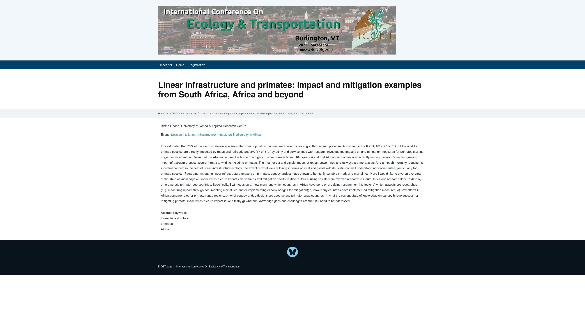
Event (165, 134)
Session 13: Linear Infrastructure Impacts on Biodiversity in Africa (216, 134)
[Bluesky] (292, 251)
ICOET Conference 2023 (183, 113)
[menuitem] (166, 64)
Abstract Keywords (174, 212)
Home (161, 113)
